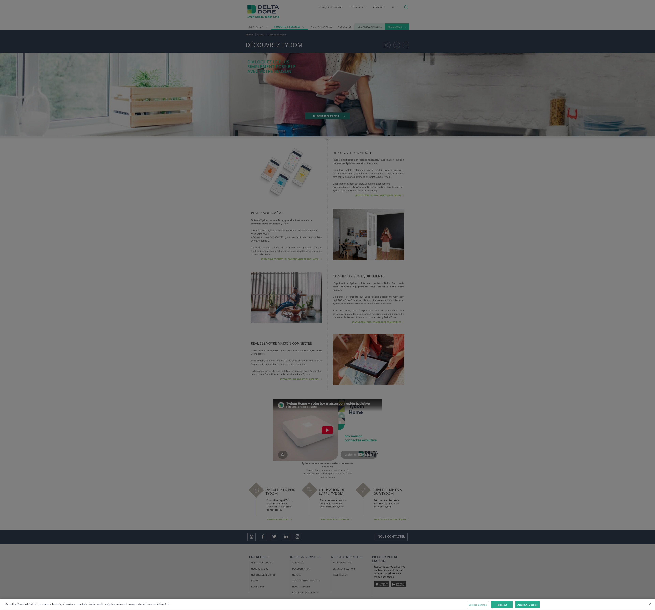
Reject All (502, 604)
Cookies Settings (478, 604)
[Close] (649, 604)
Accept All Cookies (527, 604)
